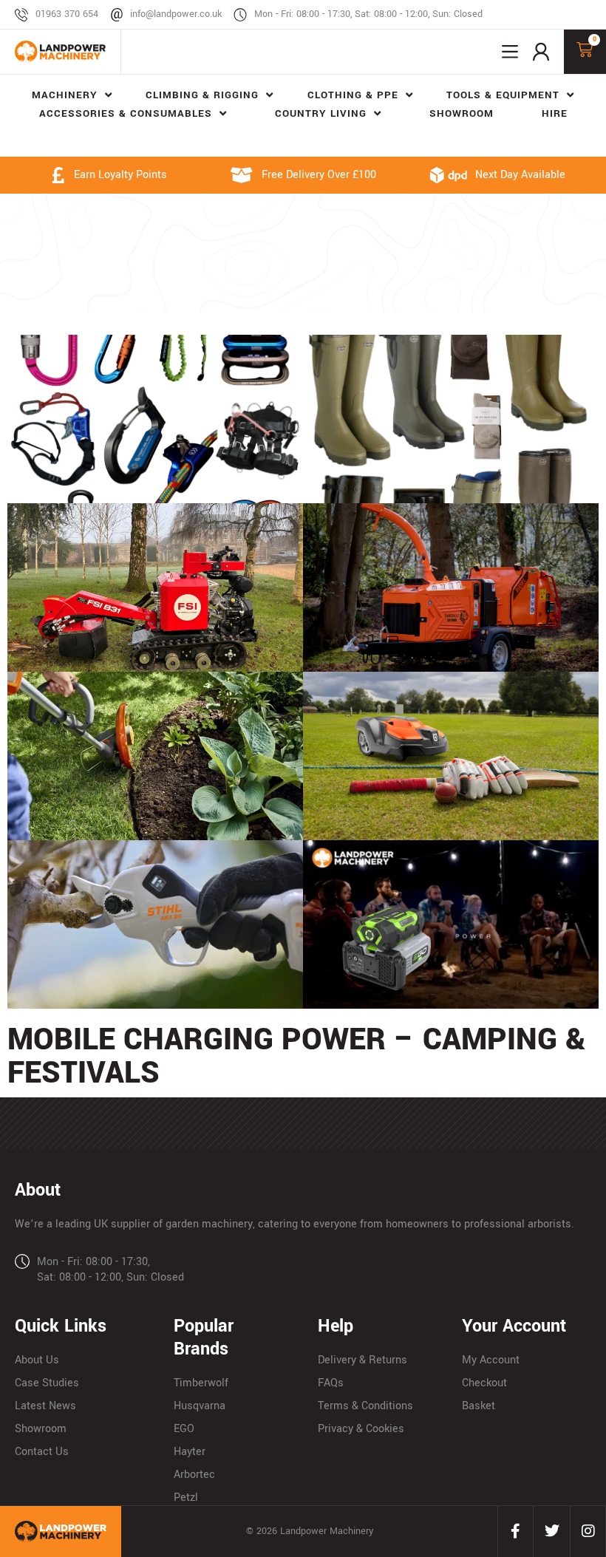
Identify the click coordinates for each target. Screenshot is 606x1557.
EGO (184, 1429)
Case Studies (47, 1383)
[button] (510, 51)
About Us (37, 1360)
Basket (478, 1406)
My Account (491, 1360)
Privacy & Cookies (361, 1429)
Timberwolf (201, 1383)
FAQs (331, 1383)
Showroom (41, 1429)
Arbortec (194, 1474)
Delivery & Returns (362, 1360)
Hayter (189, 1451)
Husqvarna (199, 1406)
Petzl (186, 1497)
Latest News (45, 1406)
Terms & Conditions (365, 1406)
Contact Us (42, 1451)
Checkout (484, 1383)
